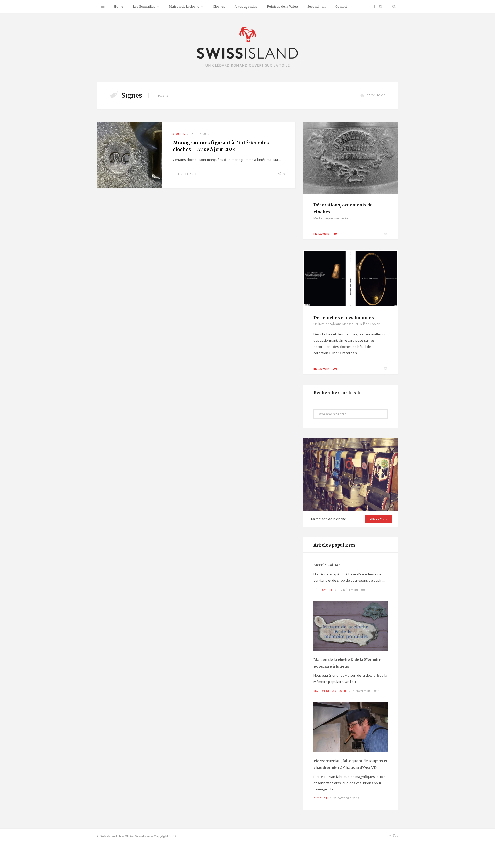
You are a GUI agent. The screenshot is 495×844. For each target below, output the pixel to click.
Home (118, 7)
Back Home (376, 95)
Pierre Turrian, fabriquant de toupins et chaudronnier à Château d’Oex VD (351, 764)
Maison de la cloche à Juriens (347, 663)
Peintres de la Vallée (282, 7)
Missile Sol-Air (327, 565)
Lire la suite (188, 174)
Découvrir (378, 518)
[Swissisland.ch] (247, 47)
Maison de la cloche (184, 7)
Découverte (323, 590)
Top (395, 835)
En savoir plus (326, 234)
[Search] (392, 6)
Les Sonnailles (144, 7)
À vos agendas (246, 7)
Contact (341, 7)
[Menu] (103, 6)
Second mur (316, 7)
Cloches (219, 7)
